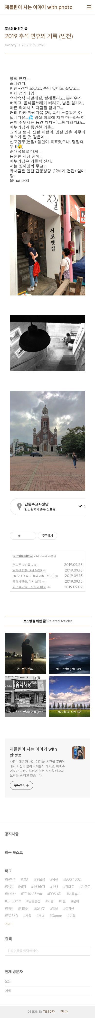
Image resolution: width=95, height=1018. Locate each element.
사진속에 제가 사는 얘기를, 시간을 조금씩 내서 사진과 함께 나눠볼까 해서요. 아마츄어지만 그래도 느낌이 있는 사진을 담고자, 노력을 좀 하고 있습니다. (37, 768)
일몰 (55, 908)
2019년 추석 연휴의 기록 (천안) (32, 576)
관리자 (64, 1011)
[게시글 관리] (31, 535)
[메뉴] (89, 7)
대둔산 (24, 908)
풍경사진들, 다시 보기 (26, 581)
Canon (57, 916)
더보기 (8, 923)
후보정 (40, 879)
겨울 (28, 916)
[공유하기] (25, 535)
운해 (76, 901)
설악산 (69, 908)
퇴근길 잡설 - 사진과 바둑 (29, 587)
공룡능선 (34, 901)
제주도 (85, 887)
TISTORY (49, 1011)
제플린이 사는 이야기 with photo (39, 7)
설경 (23, 887)
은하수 (11, 879)
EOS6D (12, 916)
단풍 (10, 887)
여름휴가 (74, 894)
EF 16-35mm (32, 894)
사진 (55, 879)
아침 (72, 916)
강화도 (69, 887)
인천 (10, 908)
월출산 (11, 894)
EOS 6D (55, 894)
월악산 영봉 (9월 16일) (27, 570)
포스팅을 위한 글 (23, 556)
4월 (63, 901)
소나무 (40, 908)
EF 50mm (14, 901)
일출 (26, 879)
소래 (55, 887)
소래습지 (39, 887)
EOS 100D (73, 879)
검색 (85, 950)
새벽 (41, 916)
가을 (50, 901)
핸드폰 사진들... (22, 564)
